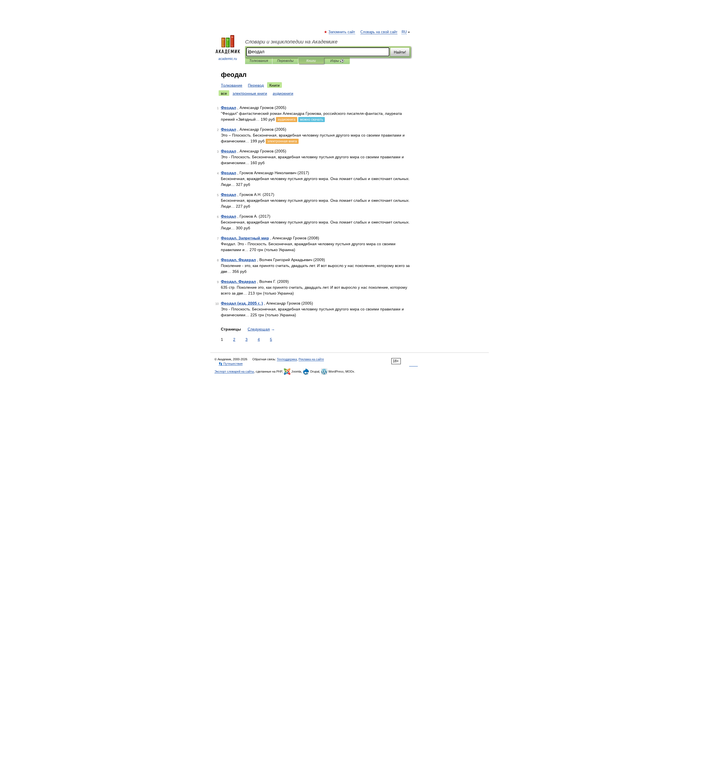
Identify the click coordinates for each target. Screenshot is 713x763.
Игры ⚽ (337, 61)
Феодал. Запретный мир (245, 238)
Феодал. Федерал (238, 259)
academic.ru (227, 59)
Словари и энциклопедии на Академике (291, 42)
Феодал (228, 107)
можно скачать (311, 120)
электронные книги (250, 93)
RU (404, 32)
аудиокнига (287, 120)
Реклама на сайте (311, 359)
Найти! (400, 52)
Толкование (231, 85)
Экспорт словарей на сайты (234, 371)
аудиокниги (283, 93)
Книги (311, 61)
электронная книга (282, 141)
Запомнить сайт (342, 32)
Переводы (285, 61)
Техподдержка (287, 359)
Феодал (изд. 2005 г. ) (242, 303)
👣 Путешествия (231, 363)
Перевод (256, 85)
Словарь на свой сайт (378, 32)
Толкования (258, 61)
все (224, 93)
